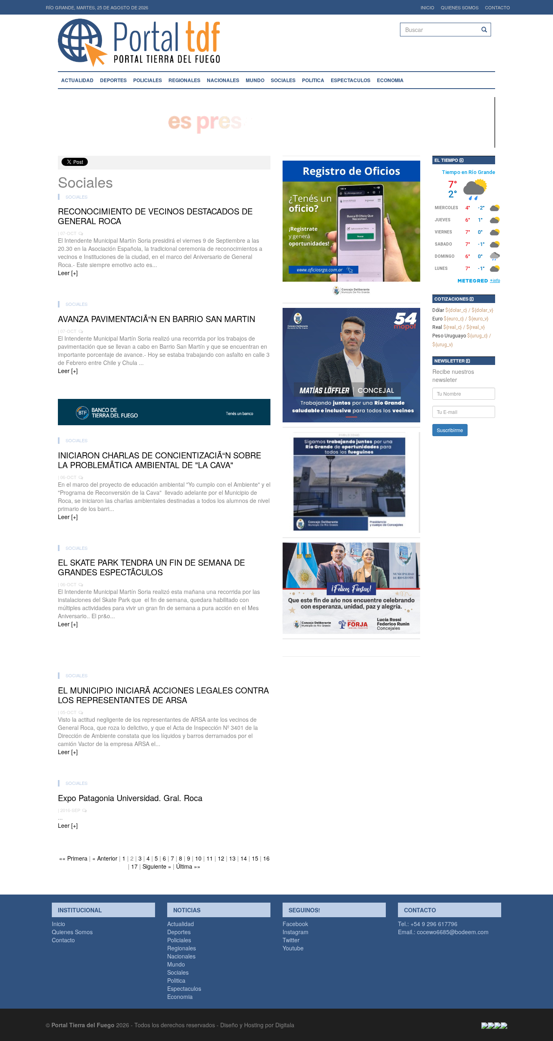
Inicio (427, 7)
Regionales (184, 80)
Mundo (255, 80)
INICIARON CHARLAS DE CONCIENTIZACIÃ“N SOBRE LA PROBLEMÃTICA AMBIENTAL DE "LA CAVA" (159, 460)
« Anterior (104, 858)
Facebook (295, 924)
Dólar (438, 310)
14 (243, 858)
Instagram (295, 932)
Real (437, 327)
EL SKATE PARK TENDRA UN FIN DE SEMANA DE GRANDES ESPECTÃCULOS (151, 567)
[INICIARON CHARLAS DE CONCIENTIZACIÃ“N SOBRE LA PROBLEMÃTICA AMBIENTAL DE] (164, 529)
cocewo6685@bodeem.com (453, 932)
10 (198, 858)
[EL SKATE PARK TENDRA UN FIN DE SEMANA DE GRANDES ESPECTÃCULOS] (164, 636)
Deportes (113, 80)
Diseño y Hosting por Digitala (257, 1025)
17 (134, 866)
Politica (313, 80)
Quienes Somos (460, 7)
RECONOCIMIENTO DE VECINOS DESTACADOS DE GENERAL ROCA (155, 216)
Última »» (188, 866)
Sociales (283, 80)
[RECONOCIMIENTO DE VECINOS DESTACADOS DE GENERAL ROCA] (164, 285)
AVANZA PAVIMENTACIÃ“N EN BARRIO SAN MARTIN (156, 319)
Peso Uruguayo (449, 336)
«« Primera (73, 858)
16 (266, 858)
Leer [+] (68, 273)
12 (221, 858)
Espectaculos (350, 80)
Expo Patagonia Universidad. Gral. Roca (130, 798)
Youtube (293, 948)
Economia (390, 80)
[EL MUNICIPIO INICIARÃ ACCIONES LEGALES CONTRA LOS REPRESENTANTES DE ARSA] (164, 764)
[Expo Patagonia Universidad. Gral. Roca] (164, 837)
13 (232, 858)
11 (209, 858)
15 (255, 858)
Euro (437, 319)
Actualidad (77, 80)
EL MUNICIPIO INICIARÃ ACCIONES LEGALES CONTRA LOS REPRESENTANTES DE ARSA (163, 695)
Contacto (497, 7)
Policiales (147, 80)
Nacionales (223, 80)
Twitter (291, 940)
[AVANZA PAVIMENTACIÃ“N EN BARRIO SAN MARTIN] (164, 383)
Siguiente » (157, 866)
